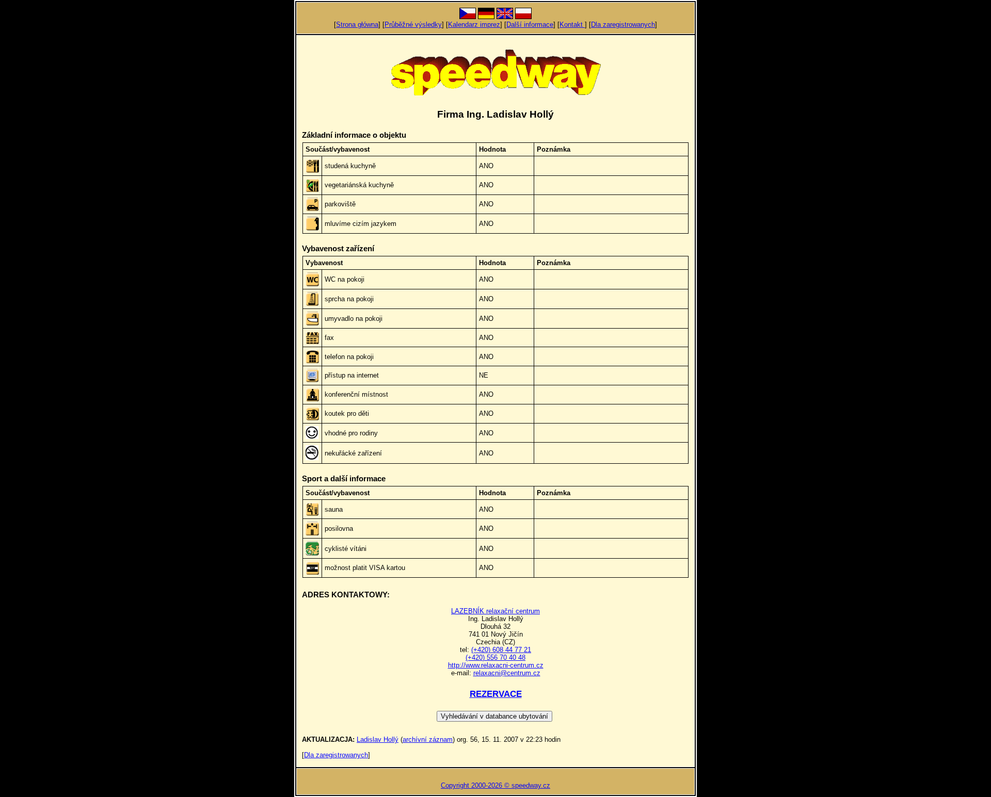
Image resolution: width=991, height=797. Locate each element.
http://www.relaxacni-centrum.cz (496, 665)
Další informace (529, 24)
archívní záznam (428, 739)
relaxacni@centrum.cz (506, 673)
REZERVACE (496, 694)
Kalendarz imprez (474, 24)
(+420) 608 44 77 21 (501, 650)
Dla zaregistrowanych (623, 24)
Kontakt (572, 24)
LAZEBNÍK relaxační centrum (495, 611)
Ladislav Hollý (377, 739)
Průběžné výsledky (413, 24)
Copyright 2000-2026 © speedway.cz (495, 785)
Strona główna (357, 24)
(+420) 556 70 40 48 (495, 657)
